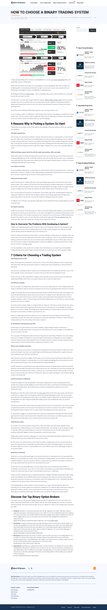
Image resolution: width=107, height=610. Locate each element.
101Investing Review (88, 92)
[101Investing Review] (80, 98)
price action (43, 393)
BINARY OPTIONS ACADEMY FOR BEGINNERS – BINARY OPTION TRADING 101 (76, 17)
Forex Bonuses (14, 589)
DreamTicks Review (90, 73)
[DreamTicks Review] (80, 79)
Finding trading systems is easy (53, 100)
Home (12, 17)
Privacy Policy (76, 607)
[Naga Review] (80, 88)
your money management (58, 80)
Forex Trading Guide (45, 3)
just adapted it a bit (63, 217)
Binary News (80, 3)
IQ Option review (53, 520)
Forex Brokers (34, 3)
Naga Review (88, 82)
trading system (30, 94)
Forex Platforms (14, 596)
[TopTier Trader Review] (80, 58)
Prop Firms (72, 3)
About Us (63, 607)
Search (78, 27)
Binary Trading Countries (59, 3)
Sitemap (94, 607)
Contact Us (69, 607)
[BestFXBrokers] (19, 2)
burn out (33, 436)
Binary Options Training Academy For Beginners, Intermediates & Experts (44, 17)
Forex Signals (14, 592)
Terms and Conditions (86, 607)
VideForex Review (90, 62)
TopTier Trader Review (89, 52)
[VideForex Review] (80, 69)
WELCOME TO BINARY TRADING (21, 17)
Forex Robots (14, 598)
